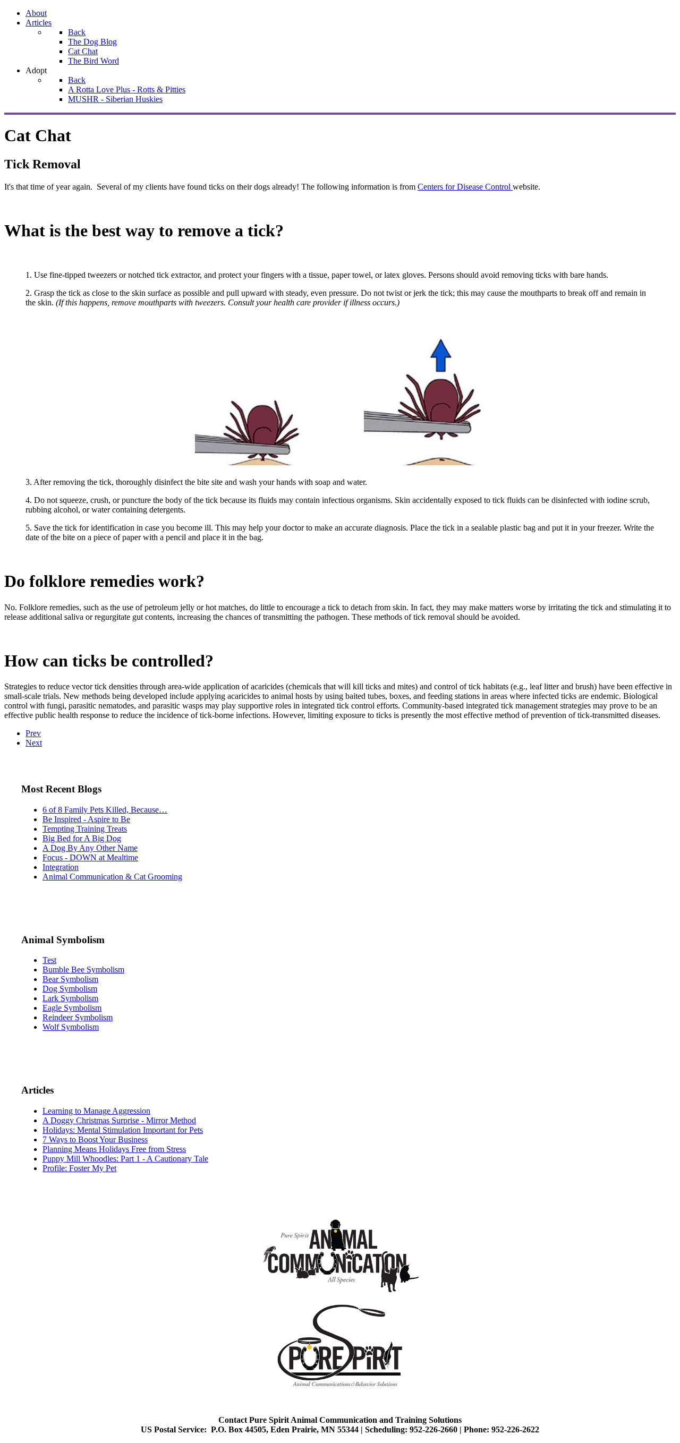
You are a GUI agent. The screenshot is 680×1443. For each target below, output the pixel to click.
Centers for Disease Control (465, 186)
